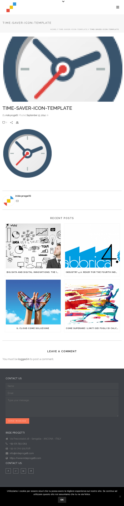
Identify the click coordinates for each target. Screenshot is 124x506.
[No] (120, 496)
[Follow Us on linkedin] (23, 471)
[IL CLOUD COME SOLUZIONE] (33, 302)
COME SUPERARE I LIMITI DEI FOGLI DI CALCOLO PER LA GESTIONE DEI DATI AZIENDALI (93, 328)
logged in (23, 359)
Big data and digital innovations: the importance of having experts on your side (34, 272)
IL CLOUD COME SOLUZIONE (32, 328)
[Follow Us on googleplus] (15, 471)
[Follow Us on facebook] (8, 471)
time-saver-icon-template (73, 29)
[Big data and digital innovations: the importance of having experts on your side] (33, 246)
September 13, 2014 (36, 115)
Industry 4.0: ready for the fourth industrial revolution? (93, 272)
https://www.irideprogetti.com (25, 458)
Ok (62, 499)
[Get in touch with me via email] (17, 201)
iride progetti (11, 115)
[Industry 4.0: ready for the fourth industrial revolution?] (92, 246)
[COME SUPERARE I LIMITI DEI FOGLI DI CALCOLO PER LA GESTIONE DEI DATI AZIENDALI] (92, 302)
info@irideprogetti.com (22, 453)
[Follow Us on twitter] (31, 471)
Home (53, 29)
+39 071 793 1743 (18, 443)
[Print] (19, 122)
